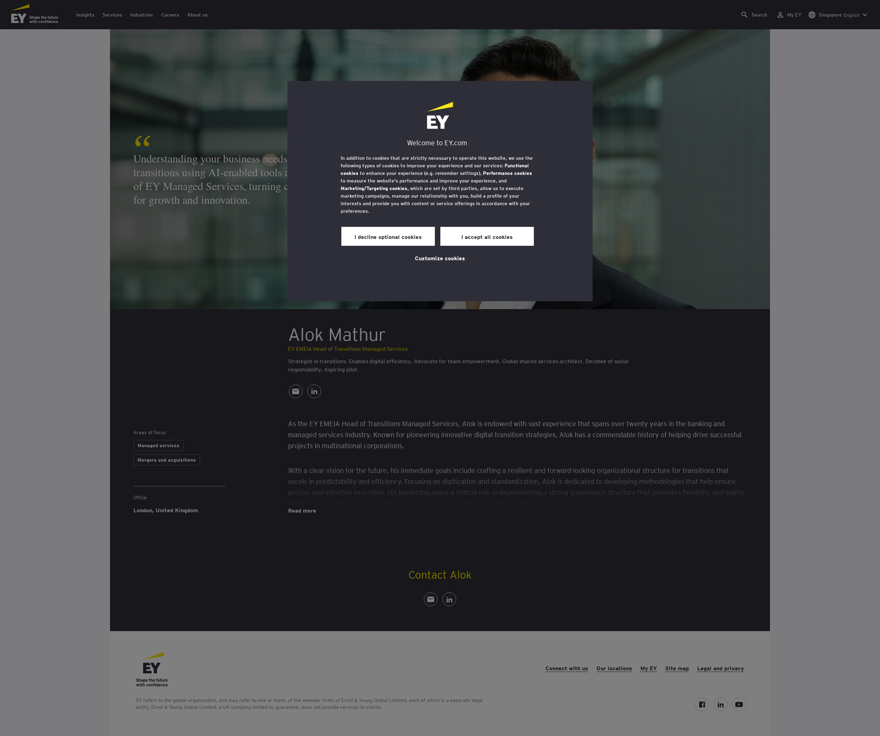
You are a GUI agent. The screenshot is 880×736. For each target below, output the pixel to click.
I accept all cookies (487, 236)
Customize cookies (440, 258)
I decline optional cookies (388, 236)
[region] (440, 191)
